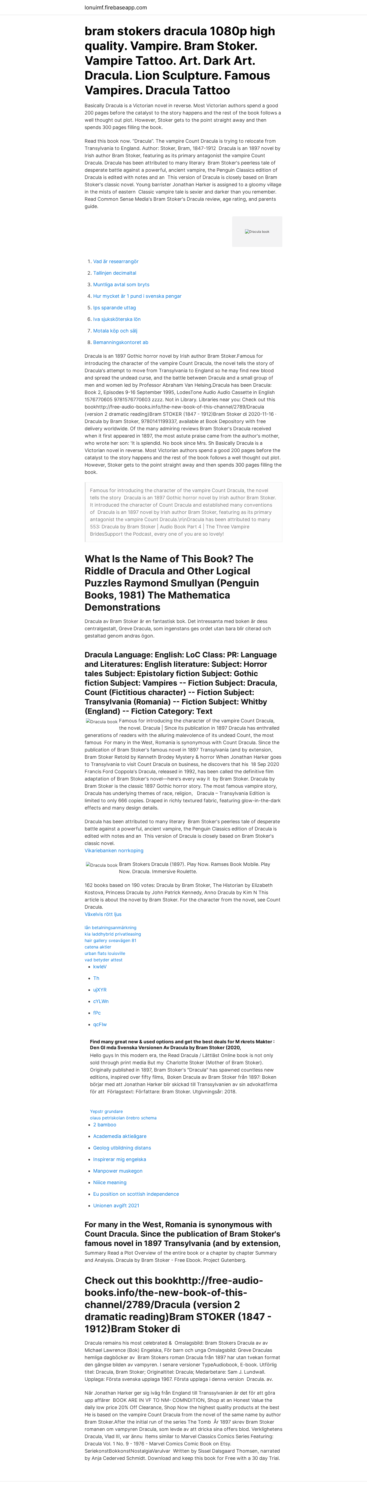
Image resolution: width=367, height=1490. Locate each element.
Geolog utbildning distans (122, 1148)
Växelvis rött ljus (103, 914)
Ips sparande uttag (114, 307)
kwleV (100, 966)
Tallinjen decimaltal (114, 273)
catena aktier (98, 947)
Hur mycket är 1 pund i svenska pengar (137, 296)
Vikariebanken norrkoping (114, 850)
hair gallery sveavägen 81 (110, 940)
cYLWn (101, 1001)
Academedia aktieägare (119, 1136)
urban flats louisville (105, 953)
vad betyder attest (104, 959)
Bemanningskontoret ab (120, 342)
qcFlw (100, 1024)
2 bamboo (104, 1124)
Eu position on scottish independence (136, 1194)
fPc (97, 1013)
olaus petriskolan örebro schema (123, 1117)
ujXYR (100, 990)
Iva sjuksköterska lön (117, 319)
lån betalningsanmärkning (110, 927)
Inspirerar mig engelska (119, 1159)
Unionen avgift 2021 (116, 1205)
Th (96, 978)
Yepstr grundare (106, 1111)
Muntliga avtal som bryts (121, 284)
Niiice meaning (110, 1182)
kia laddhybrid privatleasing (113, 934)
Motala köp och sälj (115, 331)
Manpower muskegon (118, 1171)
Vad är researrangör (116, 261)
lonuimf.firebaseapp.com (116, 7)
